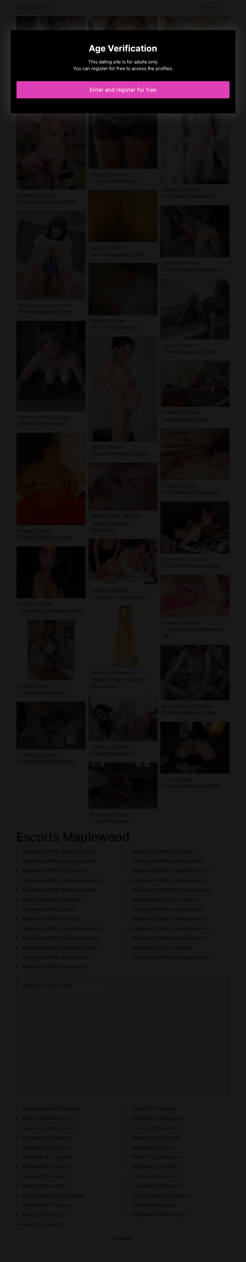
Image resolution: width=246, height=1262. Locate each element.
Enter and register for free (123, 90)
